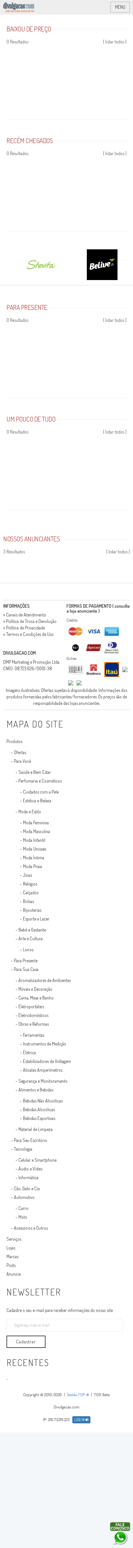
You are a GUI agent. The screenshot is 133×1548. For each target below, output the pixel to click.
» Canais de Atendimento (24, 614)
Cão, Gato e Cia (27, 1188)
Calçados (30, 892)
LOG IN (79, 1419)
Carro (23, 1208)
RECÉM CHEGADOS (29, 140)
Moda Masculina (36, 831)
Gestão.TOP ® (78, 1394)
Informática (28, 1177)
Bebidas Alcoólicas (39, 1109)
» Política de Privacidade (24, 627)
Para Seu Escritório (30, 1140)
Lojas (10, 1247)
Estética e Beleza (37, 800)
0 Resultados (17, 41)
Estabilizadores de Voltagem (47, 1061)
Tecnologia (23, 1149)
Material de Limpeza (35, 1129)
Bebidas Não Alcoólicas (43, 1100)
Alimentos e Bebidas (35, 1089)
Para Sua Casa (26, 969)
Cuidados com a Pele (41, 792)
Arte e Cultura (30, 938)
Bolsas (28, 901)
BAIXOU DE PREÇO (28, 28)
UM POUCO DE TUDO (30, 418)
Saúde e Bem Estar (34, 772)
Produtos (14, 741)
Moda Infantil (34, 840)
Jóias (27, 875)
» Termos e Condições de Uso (28, 634)
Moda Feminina (36, 822)
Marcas (12, 1256)
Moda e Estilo (29, 811)
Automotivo (24, 1197)
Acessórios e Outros (31, 1228)
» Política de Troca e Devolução (29, 621)
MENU (120, 7)
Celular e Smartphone (37, 1160)
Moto (22, 1217)
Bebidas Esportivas (39, 1118)
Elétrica (29, 1052)
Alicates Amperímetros (42, 1070)
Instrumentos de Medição (44, 1043)
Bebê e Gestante (32, 929)
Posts (10, 1265)
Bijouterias (32, 910)
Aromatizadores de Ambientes (44, 980)
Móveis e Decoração (35, 989)
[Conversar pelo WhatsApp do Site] (120, 1533)
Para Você (22, 761)
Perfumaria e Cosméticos (40, 781)
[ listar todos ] (115, 41)
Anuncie (13, 1274)
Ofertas (20, 752)
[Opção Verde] (131, 562)
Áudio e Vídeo (30, 1168)
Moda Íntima (33, 857)
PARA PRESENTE (26, 307)
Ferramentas (33, 1035)
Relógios (30, 884)
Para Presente (25, 960)
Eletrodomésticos (33, 1015)
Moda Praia (32, 866)
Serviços (13, 1239)
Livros (28, 949)
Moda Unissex (34, 849)
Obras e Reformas (33, 1024)
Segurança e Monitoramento (42, 1081)
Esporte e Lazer (36, 918)
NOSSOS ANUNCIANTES (31, 538)
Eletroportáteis (31, 1006)
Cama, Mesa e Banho (36, 997)
